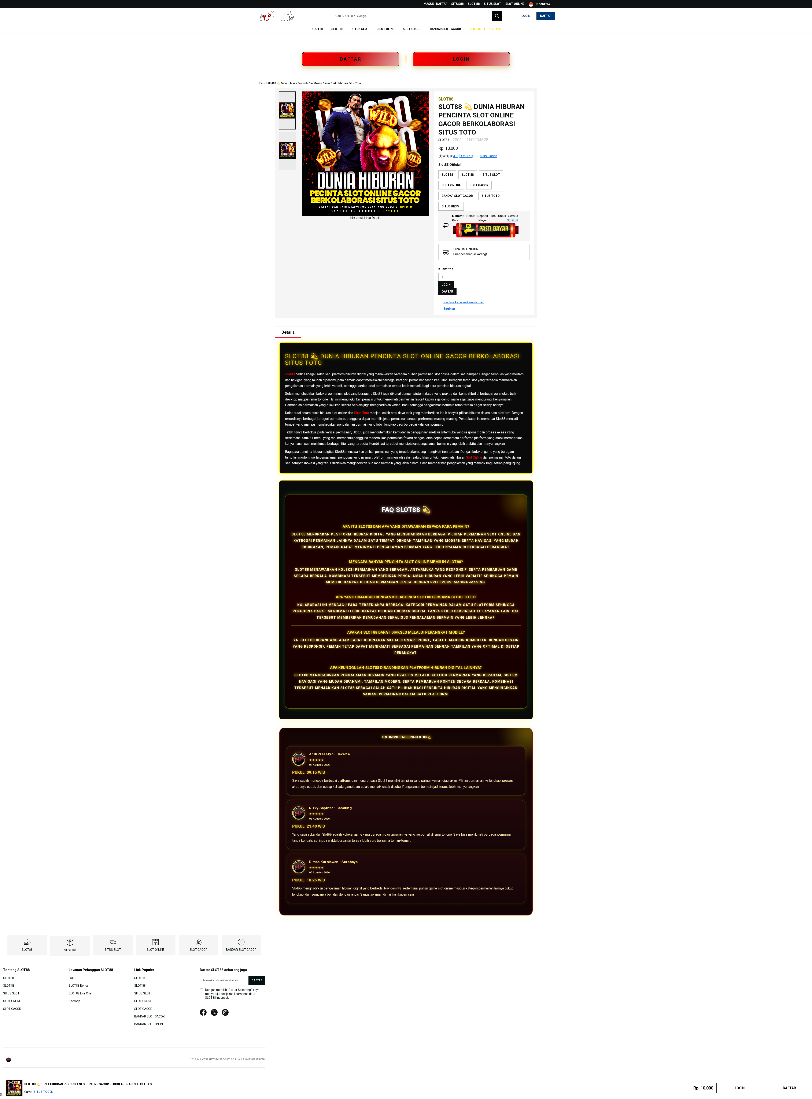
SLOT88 (27, 949)
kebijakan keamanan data (238, 994)
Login (525, 16)
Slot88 (290, 374)
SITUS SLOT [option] (491, 174)
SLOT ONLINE (514, 3)
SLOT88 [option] (447, 174)
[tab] (288, 332)
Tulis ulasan (488, 156)
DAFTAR (350, 59)
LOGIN (461, 59)
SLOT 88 (474, 3)
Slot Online (474, 457)
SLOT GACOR (198, 949)
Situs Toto (361, 413)
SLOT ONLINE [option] (451, 185)
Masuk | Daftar (435, 3)
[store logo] (278, 16)
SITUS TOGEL (43, 1092)
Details (288, 332)
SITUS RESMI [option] (451, 206)
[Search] (497, 16)
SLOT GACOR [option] (479, 185)
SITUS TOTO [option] (491, 195)
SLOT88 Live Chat (80, 993)
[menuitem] (317, 29)
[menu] (406, 29)
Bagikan (449, 308)
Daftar (545, 16)
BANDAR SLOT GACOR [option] (457, 195)
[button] (287, 110)
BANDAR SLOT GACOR (241, 949)
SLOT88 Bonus (79, 985)
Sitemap (74, 1001)
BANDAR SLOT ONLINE (149, 1024)
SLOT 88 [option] (468, 174)
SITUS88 (457, 3)
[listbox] (484, 190)
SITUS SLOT (492, 3)
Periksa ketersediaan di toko (463, 302)
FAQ (71, 978)
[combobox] (417, 16)
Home (261, 83)
